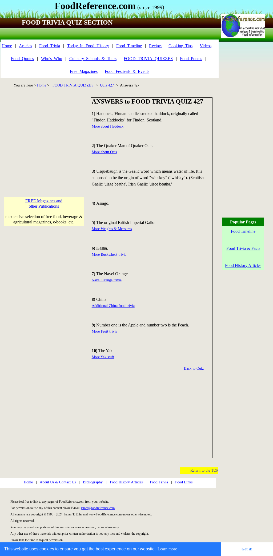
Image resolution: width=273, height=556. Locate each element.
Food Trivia (159, 482)
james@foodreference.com (98, 508)
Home (7, 46)
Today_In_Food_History (88, 46)
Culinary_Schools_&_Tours (93, 58)
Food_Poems (191, 58)
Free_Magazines (84, 71)
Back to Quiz (194, 368)
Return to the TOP (204, 470)
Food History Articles (126, 482)
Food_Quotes (22, 58)
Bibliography (93, 482)
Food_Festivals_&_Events (127, 71)
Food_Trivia (49, 46)
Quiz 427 (107, 85)
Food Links (183, 482)
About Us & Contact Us (58, 482)
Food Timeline (243, 231)
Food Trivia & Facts (243, 248)
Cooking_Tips (180, 46)
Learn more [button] (167, 549)
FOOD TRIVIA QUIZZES (73, 85)
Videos (205, 46)
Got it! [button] (247, 549)
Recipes (155, 46)
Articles (25, 46)
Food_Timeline (129, 46)
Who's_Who (51, 58)
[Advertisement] (45, 134)
